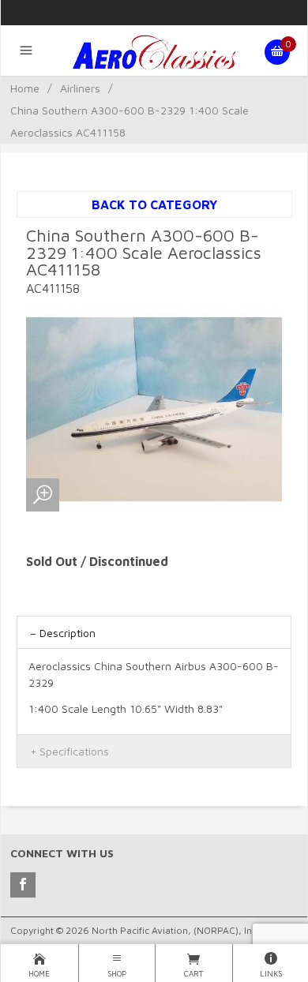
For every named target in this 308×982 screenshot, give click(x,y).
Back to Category (154, 204)
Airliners (80, 88)
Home (24, 88)
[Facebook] (23, 885)
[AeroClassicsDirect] (154, 52)
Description (67, 632)
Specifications (74, 751)
